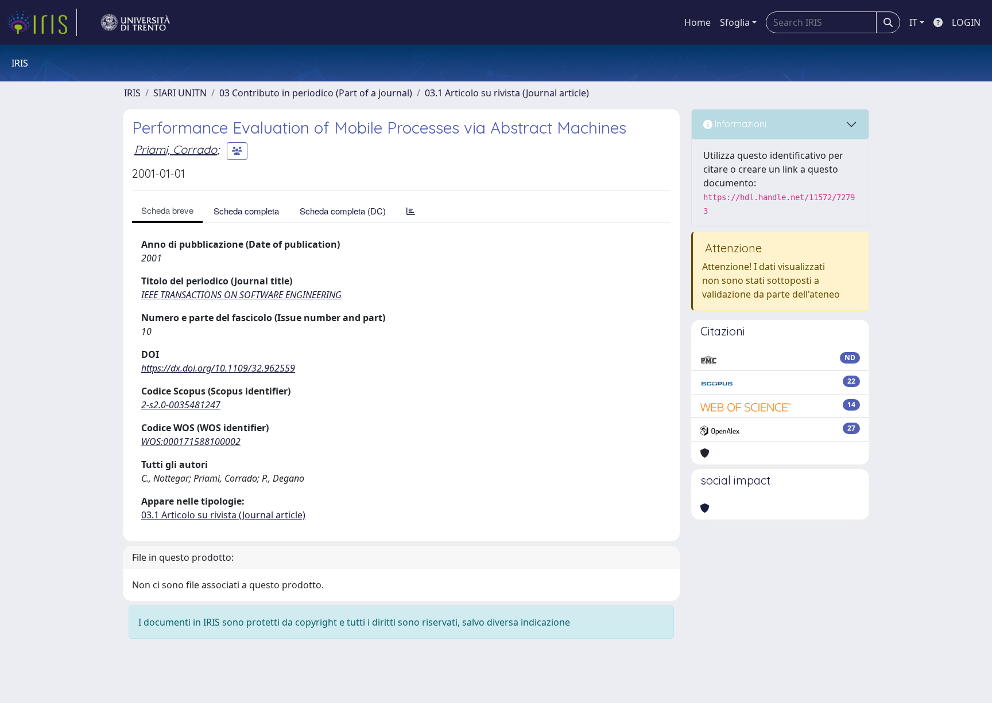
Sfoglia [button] (735, 22)
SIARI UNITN (180, 93)
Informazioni (739, 124)
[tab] (411, 211)
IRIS (132, 93)
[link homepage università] (135, 22)
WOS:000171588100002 (191, 441)
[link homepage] (42, 22)
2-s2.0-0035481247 (180, 405)
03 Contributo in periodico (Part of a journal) (315, 93)
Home (697, 22)
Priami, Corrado (175, 149)
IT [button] (913, 22)
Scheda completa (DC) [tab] (343, 211)
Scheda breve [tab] (167, 210)
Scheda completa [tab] (246, 211)
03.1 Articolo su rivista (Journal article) (507, 93)
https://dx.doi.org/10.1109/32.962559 (218, 368)
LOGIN (966, 22)
